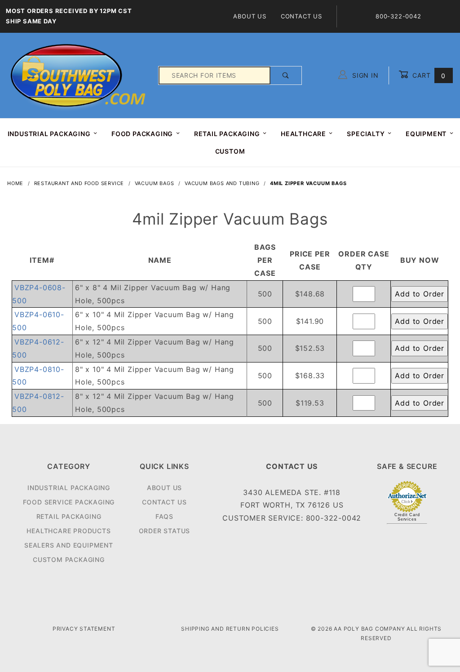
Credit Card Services (407, 517)
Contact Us (301, 16)
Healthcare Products (69, 531)
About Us (249, 16)
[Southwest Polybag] (79, 75)
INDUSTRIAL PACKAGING (49, 133)
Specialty (366, 133)
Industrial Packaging (68, 487)
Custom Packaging (69, 559)
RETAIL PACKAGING (227, 133)
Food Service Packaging (69, 502)
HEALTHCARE (303, 133)
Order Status (164, 531)
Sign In (364, 75)
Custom (230, 151)
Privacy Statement (84, 628)
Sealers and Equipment (68, 545)
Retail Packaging (69, 516)
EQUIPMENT (426, 133)
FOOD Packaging (142, 133)
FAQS (164, 516)
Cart (428, 75)
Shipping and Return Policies (230, 628)
